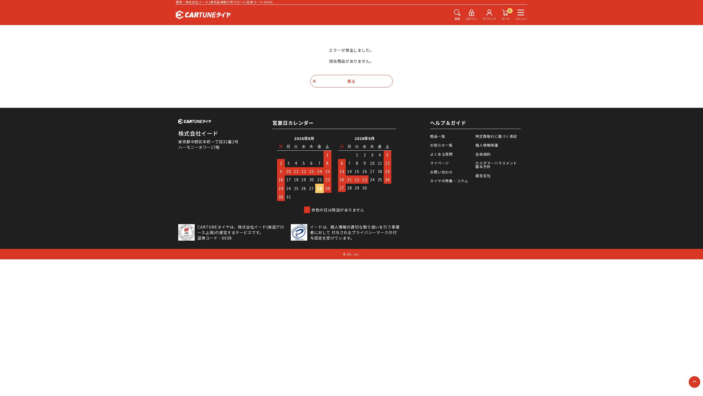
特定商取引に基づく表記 (496, 136)
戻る (351, 81)
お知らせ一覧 (441, 145)
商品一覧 (437, 136)
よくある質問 (441, 154)
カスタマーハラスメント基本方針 (496, 164)
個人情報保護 (486, 145)
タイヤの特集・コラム (449, 180)
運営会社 (482, 175)
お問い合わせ (441, 172)
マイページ (439, 163)
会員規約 (482, 154)
